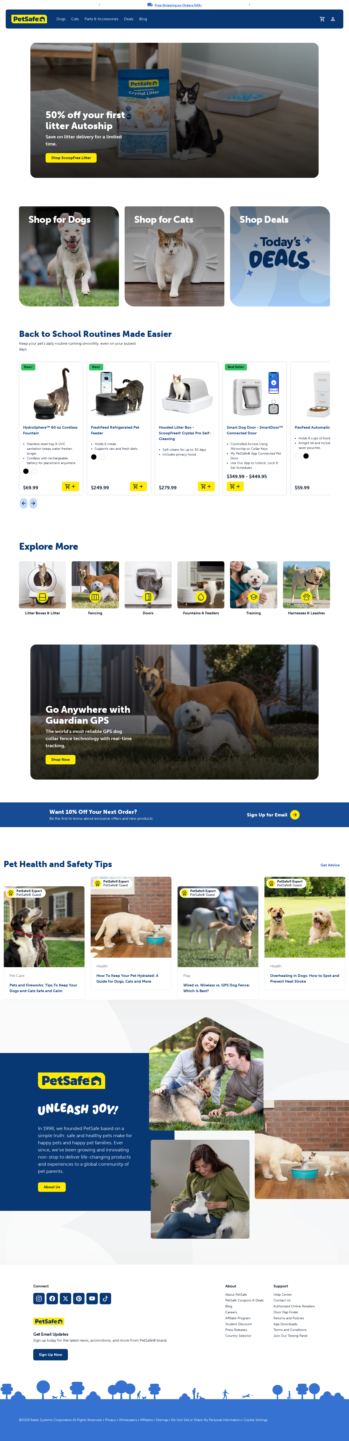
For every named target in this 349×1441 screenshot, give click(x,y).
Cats (75, 19)
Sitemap (162, 1420)
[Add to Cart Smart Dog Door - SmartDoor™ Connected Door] (235, 486)
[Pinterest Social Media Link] (79, 1298)
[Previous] (99, 5)
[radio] (26, 471)
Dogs (61, 19)
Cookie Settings (256, 1420)
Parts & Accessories (101, 19)
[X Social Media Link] (65, 1298)
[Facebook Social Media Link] (52, 1298)
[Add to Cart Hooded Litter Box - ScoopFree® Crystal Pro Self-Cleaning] (206, 486)
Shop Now (60, 759)
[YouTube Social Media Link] (92, 1298)
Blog (143, 19)
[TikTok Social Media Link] (105, 1298)
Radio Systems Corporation (51, 1420)
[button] (61, 19)
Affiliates (146, 1420)
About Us (52, 1187)
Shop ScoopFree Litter (71, 157)
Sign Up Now (50, 1354)
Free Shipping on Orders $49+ (178, 5)
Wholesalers (128, 1420)
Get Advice (330, 865)
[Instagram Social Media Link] (39, 1298)
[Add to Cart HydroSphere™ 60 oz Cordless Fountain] (70, 486)
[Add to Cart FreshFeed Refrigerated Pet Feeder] (138, 486)
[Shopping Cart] (322, 19)
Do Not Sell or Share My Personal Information (206, 1420)
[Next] (249, 5)
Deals (128, 19)
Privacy (110, 1420)
